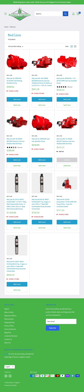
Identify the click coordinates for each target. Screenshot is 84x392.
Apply (6, 354)
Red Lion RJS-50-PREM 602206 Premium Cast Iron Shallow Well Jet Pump (15, 141)
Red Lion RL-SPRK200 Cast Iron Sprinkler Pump (41, 140)
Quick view (16, 105)
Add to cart (17, 99)
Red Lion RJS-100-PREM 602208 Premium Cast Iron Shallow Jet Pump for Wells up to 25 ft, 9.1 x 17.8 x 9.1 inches (42, 81)
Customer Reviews (10, 336)
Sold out (67, 160)
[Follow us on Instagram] (10, 375)
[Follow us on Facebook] (5, 375)
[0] (77, 13)
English (8, 367)
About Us (7, 342)
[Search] (65, 13)
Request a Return (10, 315)
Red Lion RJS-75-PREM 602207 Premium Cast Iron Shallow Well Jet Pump (65, 141)
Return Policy (8, 312)
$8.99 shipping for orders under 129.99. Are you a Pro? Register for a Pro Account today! (42, 2)
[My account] (73, 14)
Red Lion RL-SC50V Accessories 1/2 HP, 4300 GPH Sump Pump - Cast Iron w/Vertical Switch (66, 203)
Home (6, 27)
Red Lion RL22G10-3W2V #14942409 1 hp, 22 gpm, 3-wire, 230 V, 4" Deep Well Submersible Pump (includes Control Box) (41, 204)
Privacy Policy (9, 325)
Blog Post (7, 332)
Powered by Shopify (10, 385)
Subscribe (52, 328)
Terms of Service (10, 329)
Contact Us (8, 339)
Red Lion (9, 75)
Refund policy (9, 319)
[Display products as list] (75, 46)
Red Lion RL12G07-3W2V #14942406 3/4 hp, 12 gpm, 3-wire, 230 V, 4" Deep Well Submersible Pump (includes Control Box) (17, 266)
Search (6, 309)
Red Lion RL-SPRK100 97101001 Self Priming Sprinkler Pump (14, 80)
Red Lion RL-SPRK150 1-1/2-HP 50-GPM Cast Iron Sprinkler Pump (67, 80)
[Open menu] (5, 14)
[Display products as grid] (72, 46)
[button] (67, 87)
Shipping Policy (9, 322)
